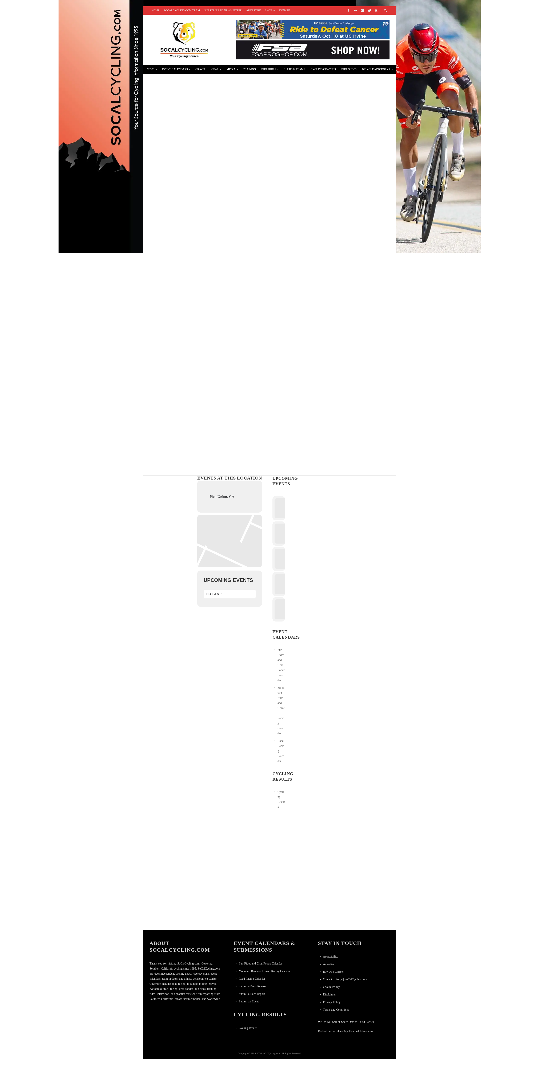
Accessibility (330, 956)
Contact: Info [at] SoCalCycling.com (345, 979)
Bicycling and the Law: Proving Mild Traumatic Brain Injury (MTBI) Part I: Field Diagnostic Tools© (248, 231)
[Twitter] (369, 10)
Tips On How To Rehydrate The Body (186, 282)
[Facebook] (348, 10)
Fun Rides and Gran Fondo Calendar (281, 665)
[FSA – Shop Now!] (313, 49)
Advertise (328, 964)
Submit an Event (249, 1001)
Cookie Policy (331, 987)
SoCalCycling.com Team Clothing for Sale (193, 81)
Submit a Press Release (252, 986)
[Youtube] (376, 10)
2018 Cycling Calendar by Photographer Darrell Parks (205, 131)
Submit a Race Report (252, 993)
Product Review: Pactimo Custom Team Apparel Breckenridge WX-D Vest (222, 432)
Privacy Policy (331, 1002)
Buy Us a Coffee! (333, 971)
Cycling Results (248, 1028)
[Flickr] (355, 10)
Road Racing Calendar (252, 978)
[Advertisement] (304, 843)
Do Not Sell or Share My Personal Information (346, 1031)
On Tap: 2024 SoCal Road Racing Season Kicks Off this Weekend (211, 181)
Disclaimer (329, 994)
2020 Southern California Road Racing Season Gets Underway (211, 332)
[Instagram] (362, 10)
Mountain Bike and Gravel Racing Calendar (265, 971)
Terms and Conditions (336, 1009)
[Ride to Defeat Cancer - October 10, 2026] (313, 29)
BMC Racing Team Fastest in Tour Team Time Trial (200, 382)
